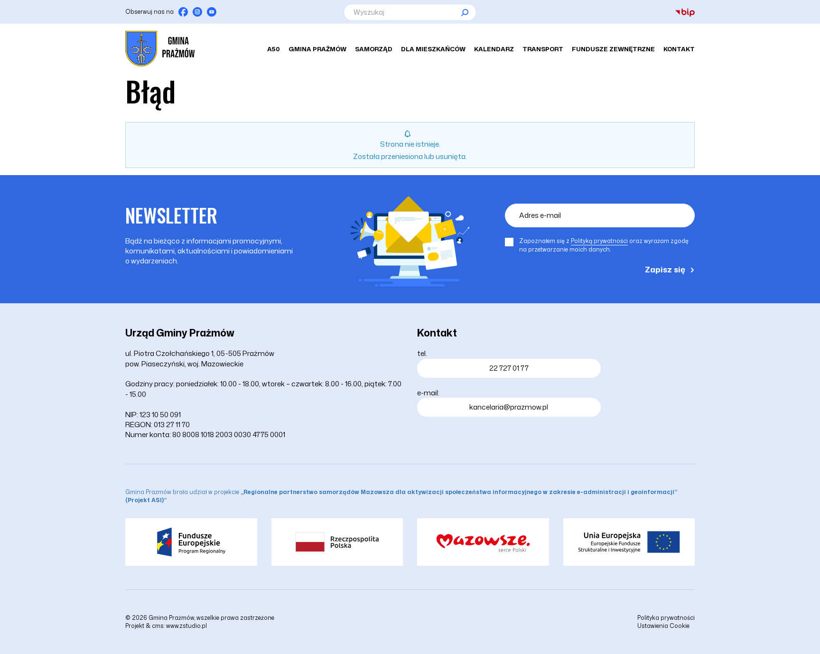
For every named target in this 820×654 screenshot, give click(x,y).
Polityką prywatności (599, 241)
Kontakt (679, 49)
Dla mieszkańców (433, 49)
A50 (273, 49)
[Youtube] (211, 12)
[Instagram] (197, 12)
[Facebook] (183, 12)
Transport (542, 49)
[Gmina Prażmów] (160, 48)
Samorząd (373, 49)
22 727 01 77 (509, 368)
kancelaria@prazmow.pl (508, 407)
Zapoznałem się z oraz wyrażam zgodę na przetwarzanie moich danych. (604, 245)
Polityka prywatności (666, 618)
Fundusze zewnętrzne (613, 49)
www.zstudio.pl (186, 626)
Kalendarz (494, 49)
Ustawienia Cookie (663, 626)
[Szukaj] (464, 12)
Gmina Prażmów (317, 49)
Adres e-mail (540, 215)
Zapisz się (665, 269)
